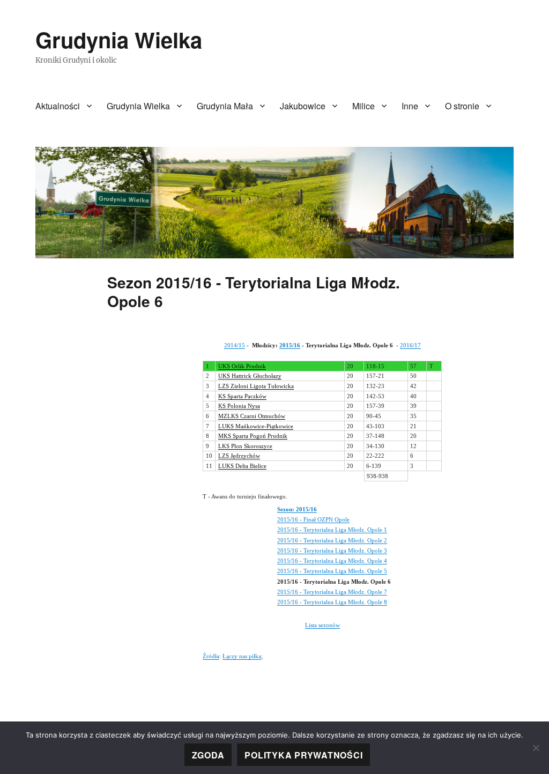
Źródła (211, 656)
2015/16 (289, 345)
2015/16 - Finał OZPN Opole (313, 519)
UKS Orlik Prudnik (242, 366)
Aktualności (57, 106)
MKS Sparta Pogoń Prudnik (252, 436)
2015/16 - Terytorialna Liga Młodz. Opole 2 (332, 540)
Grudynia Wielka (118, 39)
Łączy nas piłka (241, 656)
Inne (410, 106)
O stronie (462, 106)
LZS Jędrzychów (239, 455)
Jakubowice (302, 106)
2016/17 (410, 345)
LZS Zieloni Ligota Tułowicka (256, 386)
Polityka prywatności (303, 755)
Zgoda (208, 755)
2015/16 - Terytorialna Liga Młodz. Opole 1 (332, 529)
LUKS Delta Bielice (242, 466)
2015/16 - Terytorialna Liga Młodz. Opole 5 (332, 571)
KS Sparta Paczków (242, 396)
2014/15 (234, 345)
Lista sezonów (322, 625)
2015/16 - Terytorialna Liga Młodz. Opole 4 (332, 560)
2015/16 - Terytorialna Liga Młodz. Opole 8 (332, 602)
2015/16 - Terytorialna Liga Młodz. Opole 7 (332, 592)
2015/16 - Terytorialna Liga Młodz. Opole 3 (332, 550)
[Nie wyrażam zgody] (535, 747)
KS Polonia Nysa (239, 406)
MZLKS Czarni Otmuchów (251, 416)
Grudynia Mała (225, 106)
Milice (363, 106)
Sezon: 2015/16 (297, 509)
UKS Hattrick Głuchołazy (249, 376)
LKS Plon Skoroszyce (245, 446)
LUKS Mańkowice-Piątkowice (255, 426)
